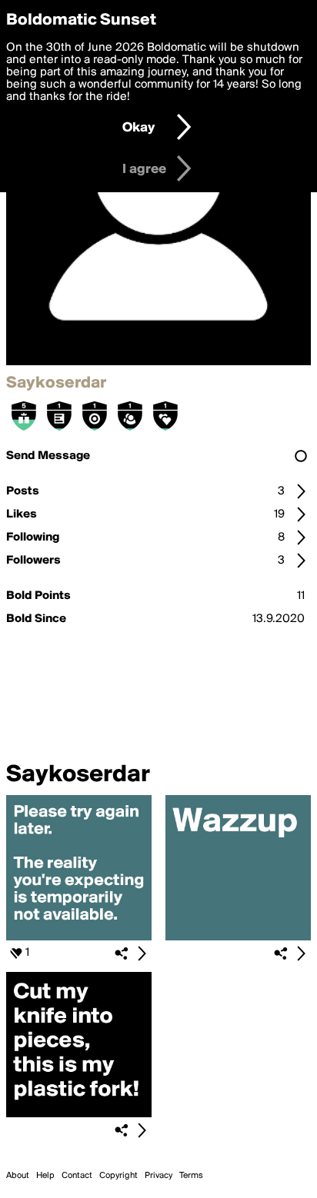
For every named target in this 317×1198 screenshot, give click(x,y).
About (17, 1175)
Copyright (118, 1175)
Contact (77, 1175)
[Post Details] (142, 953)
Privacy (158, 1175)
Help (45, 1175)
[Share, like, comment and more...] (79, 937)
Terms (191, 1175)
